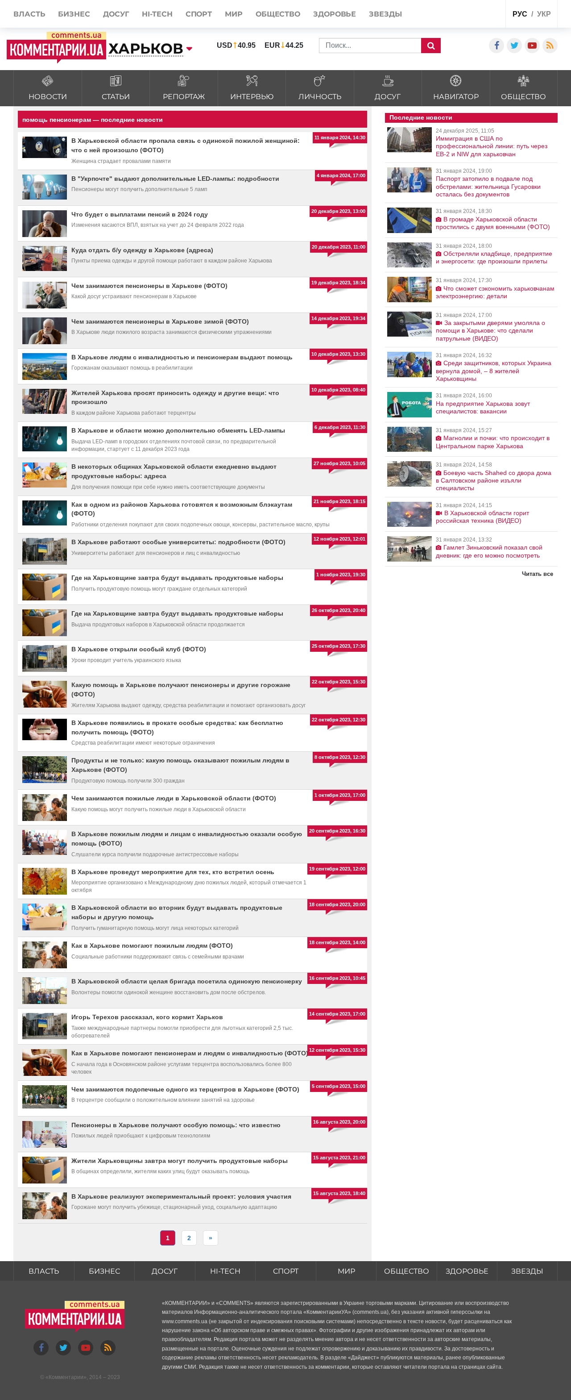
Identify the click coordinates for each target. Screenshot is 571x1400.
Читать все (537, 574)
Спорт (285, 1271)
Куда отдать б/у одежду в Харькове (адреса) (142, 250)
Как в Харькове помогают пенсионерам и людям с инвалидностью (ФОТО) (189, 1053)
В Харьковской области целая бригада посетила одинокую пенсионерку (186, 981)
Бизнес (104, 1271)
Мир (346, 1271)
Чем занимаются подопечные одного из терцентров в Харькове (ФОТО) (185, 1089)
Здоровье (467, 1271)
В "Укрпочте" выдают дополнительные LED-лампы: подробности (175, 178)
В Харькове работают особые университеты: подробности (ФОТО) (178, 542)
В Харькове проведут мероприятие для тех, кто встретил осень (172, 871)
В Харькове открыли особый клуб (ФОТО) (138, 649)
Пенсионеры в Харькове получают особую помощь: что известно (176, 1125)
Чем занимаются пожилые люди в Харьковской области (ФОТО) (173, 798)
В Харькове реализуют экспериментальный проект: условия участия (181, 1196)
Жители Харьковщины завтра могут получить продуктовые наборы (179, 1160)
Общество (406, 1271)
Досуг (165, 1271)
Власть (44, 1271)
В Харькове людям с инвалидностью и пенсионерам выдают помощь (182, 357)
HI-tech (225, 1271)
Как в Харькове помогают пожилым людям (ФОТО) (152, 945)
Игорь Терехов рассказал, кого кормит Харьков (147, 1017)
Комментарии (66, 1377)
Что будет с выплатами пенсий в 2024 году (139, 214)
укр (544, 14)
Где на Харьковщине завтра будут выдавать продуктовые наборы (177, 577)
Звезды (527, 1271)
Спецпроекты (465, 15)
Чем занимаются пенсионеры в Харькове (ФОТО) (149, 285)
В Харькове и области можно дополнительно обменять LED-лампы (178, 430)
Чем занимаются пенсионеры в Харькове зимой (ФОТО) (160, 321)
